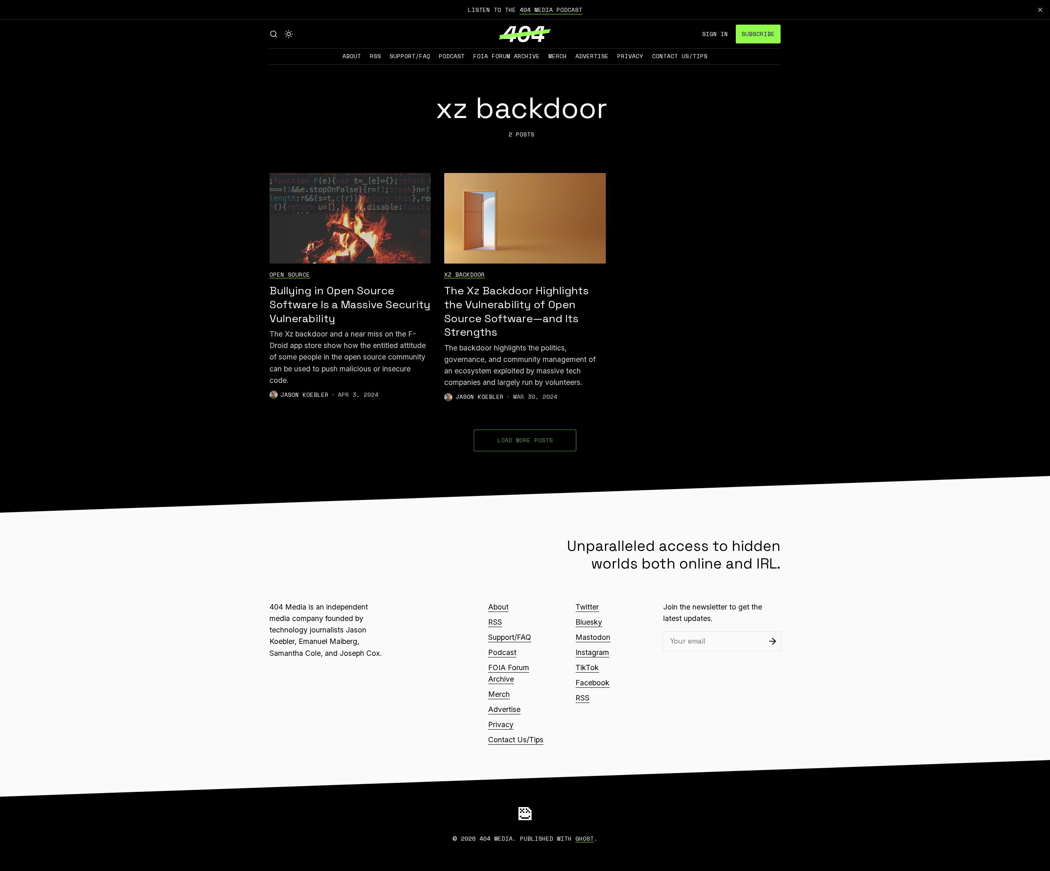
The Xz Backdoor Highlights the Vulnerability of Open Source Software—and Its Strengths (516, 311)
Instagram (592, 652)
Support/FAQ (410, 56)
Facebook (592, 682)
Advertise (592, 56)
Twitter (587, 607)
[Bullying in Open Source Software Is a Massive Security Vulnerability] (350, 218)
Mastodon (592, 637)
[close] (1040, 9)
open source (289, 274)
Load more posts (525, 440)
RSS (375, 56)
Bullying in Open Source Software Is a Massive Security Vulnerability (349, 304)
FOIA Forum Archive (506, 56)
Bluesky (588, 622)
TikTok (587, 667)
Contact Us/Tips (680, 56)
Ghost (584, 838)
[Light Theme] (289, 34)
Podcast (452, 56)
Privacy (630, 56)
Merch (557, 56)
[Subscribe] (773, 641)
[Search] (273, 34)
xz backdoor (464, 274)
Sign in (715, 34)
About (351, 56)
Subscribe (758, 34)
